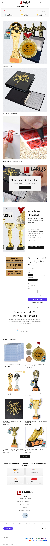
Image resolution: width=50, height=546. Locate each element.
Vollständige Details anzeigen (39, 307)
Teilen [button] (31, 307)
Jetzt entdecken (25, 187)
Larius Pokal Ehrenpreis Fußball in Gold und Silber (12, 393)
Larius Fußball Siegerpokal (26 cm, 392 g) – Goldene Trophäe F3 (35, 394)
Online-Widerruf (34, 523)
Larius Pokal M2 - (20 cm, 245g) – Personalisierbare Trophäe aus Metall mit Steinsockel (13, 450)
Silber (36, 274)
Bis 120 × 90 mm (33, 282)
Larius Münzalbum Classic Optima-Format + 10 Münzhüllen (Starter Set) (12, 422)
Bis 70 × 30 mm (33, 280)
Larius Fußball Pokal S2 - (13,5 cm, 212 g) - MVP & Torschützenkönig (34, 450)
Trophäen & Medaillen (9, 66)
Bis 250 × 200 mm (33, 285)
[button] (2, 2)
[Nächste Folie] (27, 203)
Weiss (42, 274)
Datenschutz (22, 523)
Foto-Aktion (41, 523)
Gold (31, 274)
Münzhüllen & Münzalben (10, 113)
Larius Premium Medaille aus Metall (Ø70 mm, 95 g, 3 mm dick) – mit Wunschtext (35, 365)
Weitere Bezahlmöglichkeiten (37, 302)
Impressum (15, 523)
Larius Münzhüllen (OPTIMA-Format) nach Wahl (12, 364)
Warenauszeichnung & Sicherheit (12, 161)
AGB (11, 523)
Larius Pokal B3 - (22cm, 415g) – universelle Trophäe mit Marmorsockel (36, 422)
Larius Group (8, 544)
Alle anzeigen (25, 456)
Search (7, 523)
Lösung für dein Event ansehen (35, 247)
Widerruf (27, 523)
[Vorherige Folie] (22, 203)
